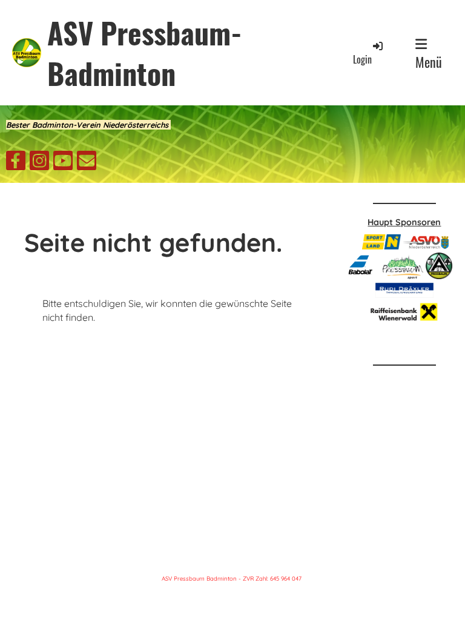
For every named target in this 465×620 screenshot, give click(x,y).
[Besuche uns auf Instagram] (39, 163)
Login (362, 59)
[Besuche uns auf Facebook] (15, 163)
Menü (428, 61)
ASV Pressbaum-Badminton (144, 52)
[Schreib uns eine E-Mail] (86, 163)
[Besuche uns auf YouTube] (63, 163)
